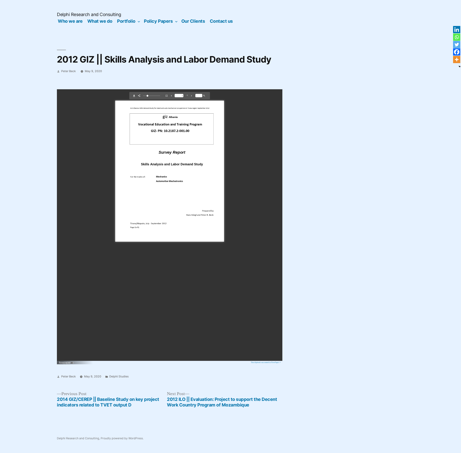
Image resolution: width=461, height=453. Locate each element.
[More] (456, 59)
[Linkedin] (456, 29)
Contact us (221, 21)
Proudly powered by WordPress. (122, 438)
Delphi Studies (119, 376)
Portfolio (126, 21)
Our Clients (193, 21)
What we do (99, 21)
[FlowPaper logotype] (66, 363)
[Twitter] (456, 44)
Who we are (70, 21)
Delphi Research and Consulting (89, 14)
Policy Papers (158, 21)
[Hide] (459, 66)
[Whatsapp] (456, 37)
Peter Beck (68, 71)
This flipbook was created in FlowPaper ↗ (266, 362)
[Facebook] (456, 52)
